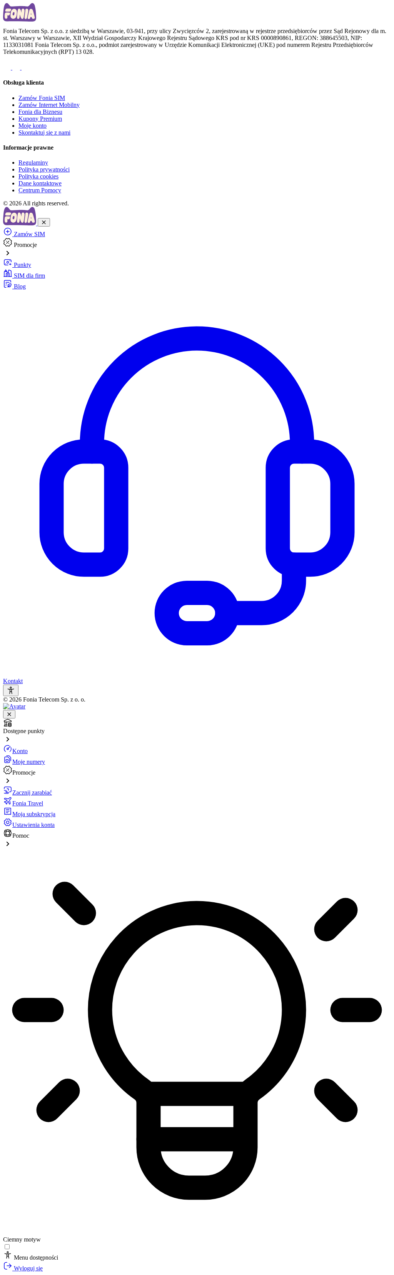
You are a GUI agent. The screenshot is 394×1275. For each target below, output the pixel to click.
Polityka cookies (38, 176)
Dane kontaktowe (40, 183)
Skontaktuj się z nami (44, 132)
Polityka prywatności (44, 169)
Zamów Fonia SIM (41, 98)
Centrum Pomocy (39, 190)
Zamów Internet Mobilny (49, 105)
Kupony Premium (40, 118)
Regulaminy (33, 162)
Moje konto (32, 125)
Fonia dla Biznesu (40, 111)
